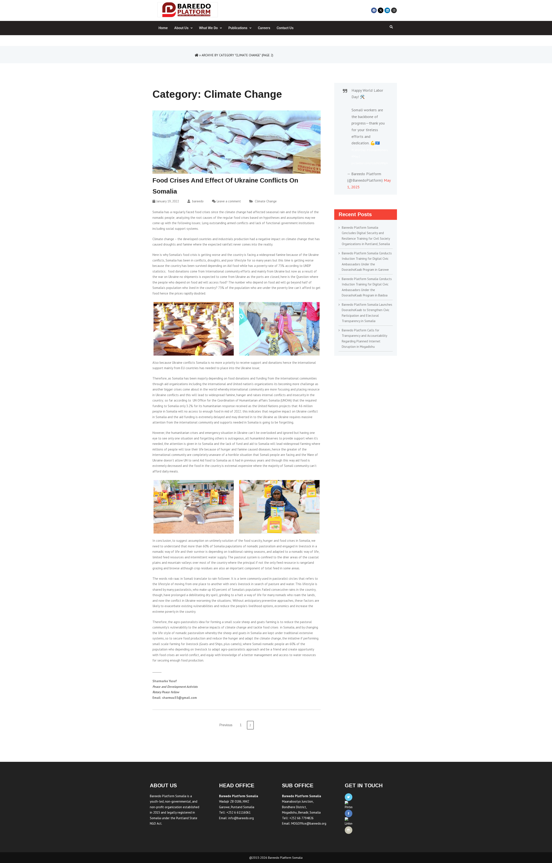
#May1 (355, 156)
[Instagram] (394, 10)
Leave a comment (229, 201)
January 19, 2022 (167, 201)
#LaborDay (358, 150)
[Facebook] (374, 10)
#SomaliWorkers (377, 150)
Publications (237, 28)
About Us (181, 28)
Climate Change (266, 201)
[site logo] (188, 9)
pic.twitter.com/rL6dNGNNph (369, 163)
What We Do (208, 28)
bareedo (197, 201)
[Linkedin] (387, 10)
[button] (183, 28)
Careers (264, 28)
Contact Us (285, 28)
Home (163, 28)
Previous (225, 725)
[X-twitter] (380, 10)
